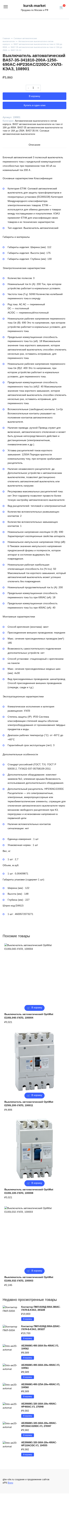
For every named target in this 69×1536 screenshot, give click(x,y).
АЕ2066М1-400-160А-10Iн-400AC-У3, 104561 (40, 1366)
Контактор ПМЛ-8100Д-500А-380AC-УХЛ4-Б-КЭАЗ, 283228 (40, 1308)
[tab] (34, 144)
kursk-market (34, 6)
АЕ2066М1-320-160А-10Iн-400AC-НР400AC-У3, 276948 (39, 1405)
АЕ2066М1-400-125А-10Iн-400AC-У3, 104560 (40, 1386)
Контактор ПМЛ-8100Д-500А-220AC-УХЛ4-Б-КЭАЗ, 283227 (40, 1327)
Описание (34, 144)
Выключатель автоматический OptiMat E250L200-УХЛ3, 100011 (28, 1103)
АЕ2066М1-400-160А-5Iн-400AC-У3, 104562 (40, 1347)
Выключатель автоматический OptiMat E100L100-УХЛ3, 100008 (28, 1191)
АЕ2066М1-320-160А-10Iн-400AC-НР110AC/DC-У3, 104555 (39, 1444)
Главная (6, 38)
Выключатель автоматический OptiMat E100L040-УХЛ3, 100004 (28, 1016)
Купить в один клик (34, 105)
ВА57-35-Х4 (16, 50)
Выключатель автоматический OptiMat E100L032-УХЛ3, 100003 (28, 1279)
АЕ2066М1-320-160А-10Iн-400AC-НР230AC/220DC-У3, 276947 (39, 1424)
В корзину (34, 96)
